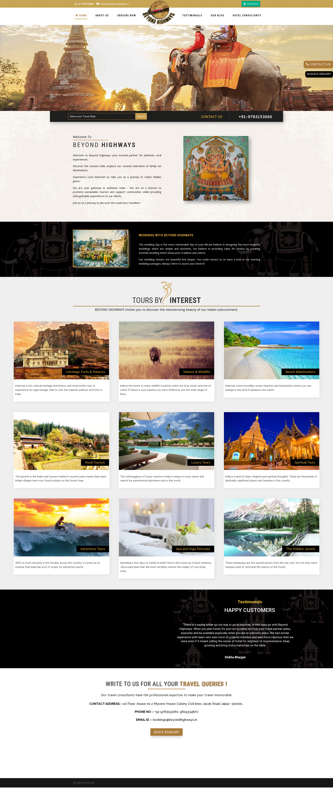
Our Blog (217, 15)
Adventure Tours (92, 549)
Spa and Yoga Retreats (193, 549)
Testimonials (192, 15)
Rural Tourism (95, 462)
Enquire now (126, 15)
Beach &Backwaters (300, 372)
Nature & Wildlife (196, 372)
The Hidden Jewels (300, 549)
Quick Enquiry (320, 74)
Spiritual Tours (305, 462)
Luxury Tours (200, 462)
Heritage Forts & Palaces (85, 372)
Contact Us (320, 64)
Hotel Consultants (247, 15)
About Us (102, 15)
